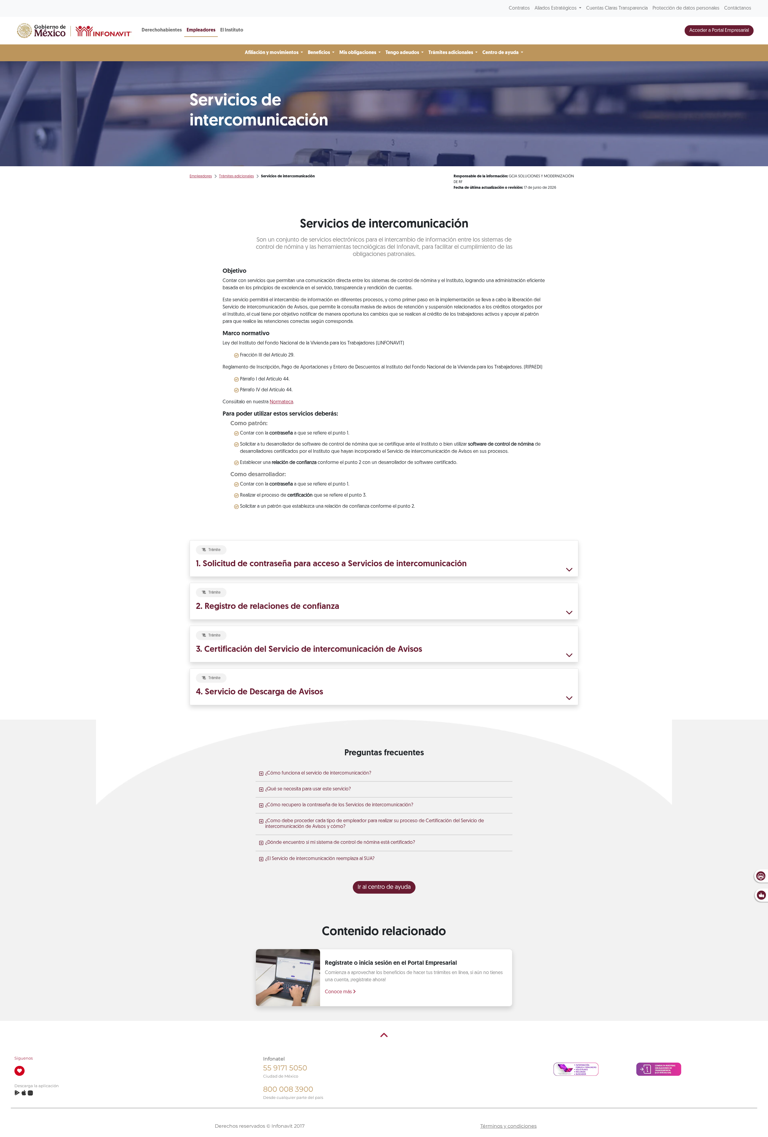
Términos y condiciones (508, 1126)
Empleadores (201, 30)
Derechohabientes (162, 30)
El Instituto (231, 30)
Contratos (519, 8)
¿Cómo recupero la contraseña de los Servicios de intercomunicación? (339, 805)
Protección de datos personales (685, 8)
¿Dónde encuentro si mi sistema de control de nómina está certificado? (340, 842)
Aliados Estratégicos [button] (556, 8)
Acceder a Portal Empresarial (719, 30)
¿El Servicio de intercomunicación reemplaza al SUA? (319, 858)
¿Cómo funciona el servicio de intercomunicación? (318, 773)
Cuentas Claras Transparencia (617, 8)
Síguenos (23, 1058)
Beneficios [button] (319, 52)
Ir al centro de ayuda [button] (384, 887)
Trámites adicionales (236, 176)
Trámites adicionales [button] (451, 52)
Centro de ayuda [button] (501, 52)
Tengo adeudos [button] (403, 52)
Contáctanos (737, 8)
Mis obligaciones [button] (358, 52)
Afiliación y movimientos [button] (272, 52)
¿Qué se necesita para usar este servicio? (308, 789)
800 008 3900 (288, 1089)
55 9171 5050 (285, 1067)
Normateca (281, 402)
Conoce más (339, 992)
